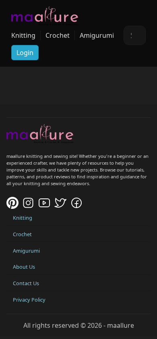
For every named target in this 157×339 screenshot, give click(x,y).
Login (25, 52)
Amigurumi (97, 35)
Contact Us (26, 283)
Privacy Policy (29, 299)
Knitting (23, 35)
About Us (24, 266)
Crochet (57, 35)
